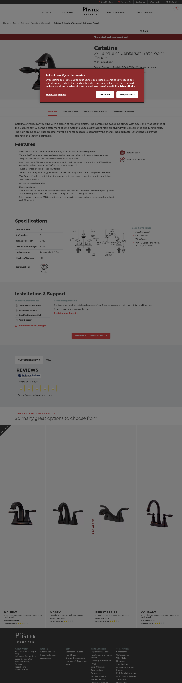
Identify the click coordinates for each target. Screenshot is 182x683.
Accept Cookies (127, 95)
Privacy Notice (127, 86)
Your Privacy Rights (56, 95)
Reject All (105, 95)
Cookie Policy (111, 86)
